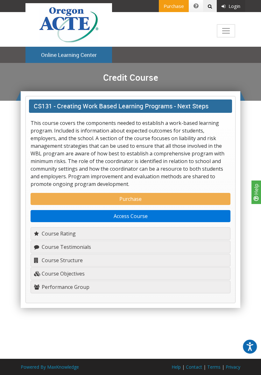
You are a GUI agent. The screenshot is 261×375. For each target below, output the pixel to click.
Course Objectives (62, 273)
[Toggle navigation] (226, 31)
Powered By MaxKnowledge (50, 367)
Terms (214, 367)
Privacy (233, 367)
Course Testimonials (65, 246)
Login (234, 6)
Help (256, 190)
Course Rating (58, 233)
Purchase (174, 6)
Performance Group (64, 286)
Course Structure (61, 260)
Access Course (131, 216)
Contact (194, 367)
